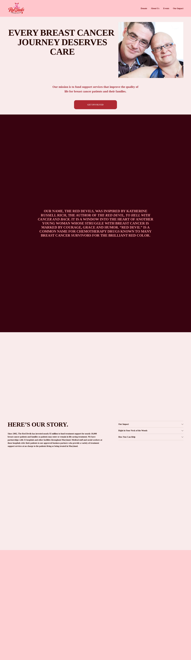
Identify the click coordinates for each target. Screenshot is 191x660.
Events (166, 8)
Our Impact (178, 8)
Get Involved (95, 105)
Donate (144, 8)
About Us (155, 8)
